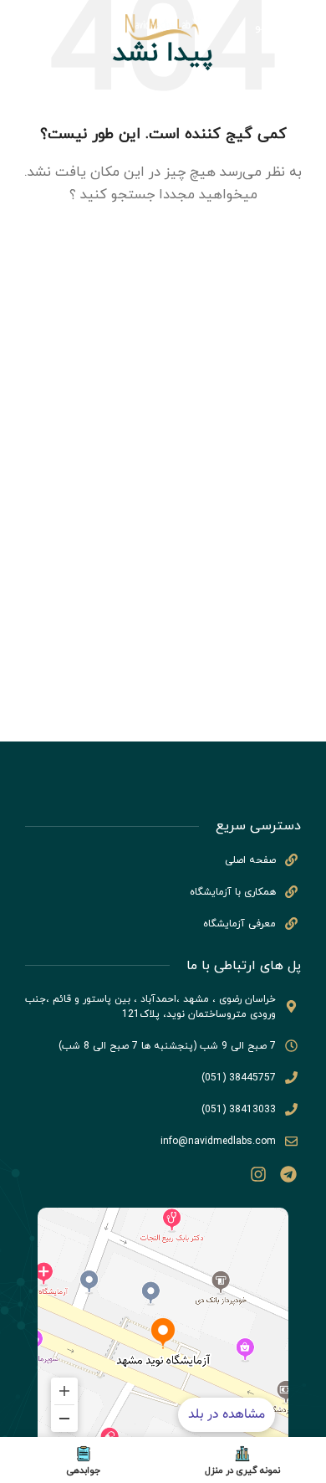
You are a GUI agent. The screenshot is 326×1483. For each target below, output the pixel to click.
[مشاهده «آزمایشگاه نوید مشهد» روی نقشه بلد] (163, 1333)
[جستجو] (21, 27)
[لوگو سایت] (163, 26)
